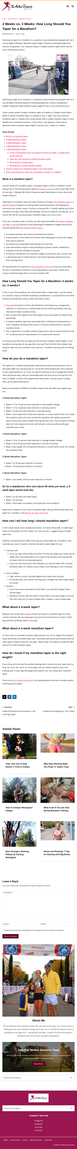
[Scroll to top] (72, 1141)
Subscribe (48, 1140)
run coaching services (23, 680)
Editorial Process (36, 1140)
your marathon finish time (42, 266)
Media (5, 1140)
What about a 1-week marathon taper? (26, 165)
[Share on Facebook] (9, 697)
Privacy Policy (15, 1140)
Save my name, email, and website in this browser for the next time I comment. (34, 930)
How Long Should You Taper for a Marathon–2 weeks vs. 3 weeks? (33, 172)
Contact (25, 1140)
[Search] (71, 1077)
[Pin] (19, 746)
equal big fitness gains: (33, 228)
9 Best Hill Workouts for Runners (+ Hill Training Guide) (18, 711)
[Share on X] (4, 697)
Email (44, 924)
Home (4, 19)
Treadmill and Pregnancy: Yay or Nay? (59, 709)
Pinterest (38, 1130)
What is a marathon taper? (17, 136)
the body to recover (45, 189)
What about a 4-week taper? (21, 162)
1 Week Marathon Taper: (16, 149)
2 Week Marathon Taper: (16, 146)
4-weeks (27, 614)
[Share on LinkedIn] (14, 697)
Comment (8, 892)
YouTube (38, 1127)
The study (10, 305)
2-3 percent (14, 224)
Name (6, 924)
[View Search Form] (73, 6)
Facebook (38, 1124)
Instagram (38, 1120)
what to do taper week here (36, 513)
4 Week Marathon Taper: (16, 139)
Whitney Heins (9, 34)
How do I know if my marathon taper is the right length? (29, 168)
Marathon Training (24, 19)
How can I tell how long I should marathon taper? (30, 159)
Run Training (12, 19)
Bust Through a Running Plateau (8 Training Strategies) (17, 854)
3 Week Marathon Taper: (16, 143)
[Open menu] (68, 6)
